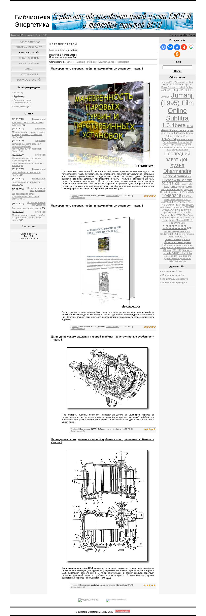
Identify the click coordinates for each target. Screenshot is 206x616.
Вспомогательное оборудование (23, 101)
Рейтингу (91, 62)
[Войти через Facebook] (177, 47)
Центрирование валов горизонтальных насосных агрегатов (25, 196)
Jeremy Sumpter (168, 247)
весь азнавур (175, 189)
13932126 (176, 250)
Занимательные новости (175, 279)
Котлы (17, 92)
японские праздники (184, 147)
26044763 (166, 97)
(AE (189, 228)
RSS (45, 35)
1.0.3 (184, 196)
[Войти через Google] (191, 47)
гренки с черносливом (181, 235)
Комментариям (106, 62)
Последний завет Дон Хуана (177, 159)
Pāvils (191, 202)
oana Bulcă (187, 184)
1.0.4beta (174, 125)
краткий (166, 82)
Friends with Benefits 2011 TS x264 (177, 181)
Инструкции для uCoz (173, 275)
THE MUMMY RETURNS (173, 205)
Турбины (18, 96)
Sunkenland (167, 245)
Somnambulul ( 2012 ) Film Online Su (177, 143)
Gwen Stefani (178, 130)
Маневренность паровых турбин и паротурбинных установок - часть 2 (28, 217)
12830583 (174, 227)
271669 (182, 261)
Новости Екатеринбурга (174, 282)
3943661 (166, 210)
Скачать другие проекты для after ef (178, 257)
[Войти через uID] (163, 47)
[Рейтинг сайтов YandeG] (116, 600)
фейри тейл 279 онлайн (177, 212)
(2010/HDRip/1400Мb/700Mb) (177, 187)
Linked (181, 87)
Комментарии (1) (78, 198)
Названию (80, 62)
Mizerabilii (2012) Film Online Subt (181, 221)
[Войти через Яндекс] (184, 47)
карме (189, 130)
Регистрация (27, 35)
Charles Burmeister (181, 209)
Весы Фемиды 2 (172, 231)
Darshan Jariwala (185, 247)
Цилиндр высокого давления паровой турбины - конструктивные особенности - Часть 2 (28, 147)
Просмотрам (122, 62)
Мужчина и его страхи (177, 242)
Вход (38, 35)
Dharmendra (177, 171)
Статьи (63, 50)
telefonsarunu (183, 217)
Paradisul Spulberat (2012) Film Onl (175, 232)
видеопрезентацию (183, 245)
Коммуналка (20, 106)
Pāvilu (172, 220)
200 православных (175, 238)
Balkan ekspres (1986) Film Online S (177, 88)
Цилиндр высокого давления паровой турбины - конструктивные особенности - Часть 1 (28, 162)
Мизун (164, 189)
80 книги (178, 84)
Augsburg (188, 189)
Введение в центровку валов (26, 208)
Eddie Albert (170, 217)
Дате (69, 62)
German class (181, 82)
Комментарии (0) (78, 329)
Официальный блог (172, 271)
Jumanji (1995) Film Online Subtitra (177, 106)
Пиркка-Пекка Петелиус (176, 85)
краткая (186, 239)
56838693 (173, 261)
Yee (172, 82)
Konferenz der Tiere (172, 256)
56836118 (189, 207)
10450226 (171, 195)
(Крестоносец (179, 202)
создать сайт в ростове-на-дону (177, 206)
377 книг (167, 250)
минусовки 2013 (180, 149)
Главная (15, 35)
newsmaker (111, 196)
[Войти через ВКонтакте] (170, 47)
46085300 (166, 202)
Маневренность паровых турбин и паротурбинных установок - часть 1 (28, 134)
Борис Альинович (177, 176)
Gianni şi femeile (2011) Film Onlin (177, 252)
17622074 (169, 139)
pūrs (169, 149)
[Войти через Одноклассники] (177, 54)
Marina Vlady (182, 136)
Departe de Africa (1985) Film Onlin (177, 192)
